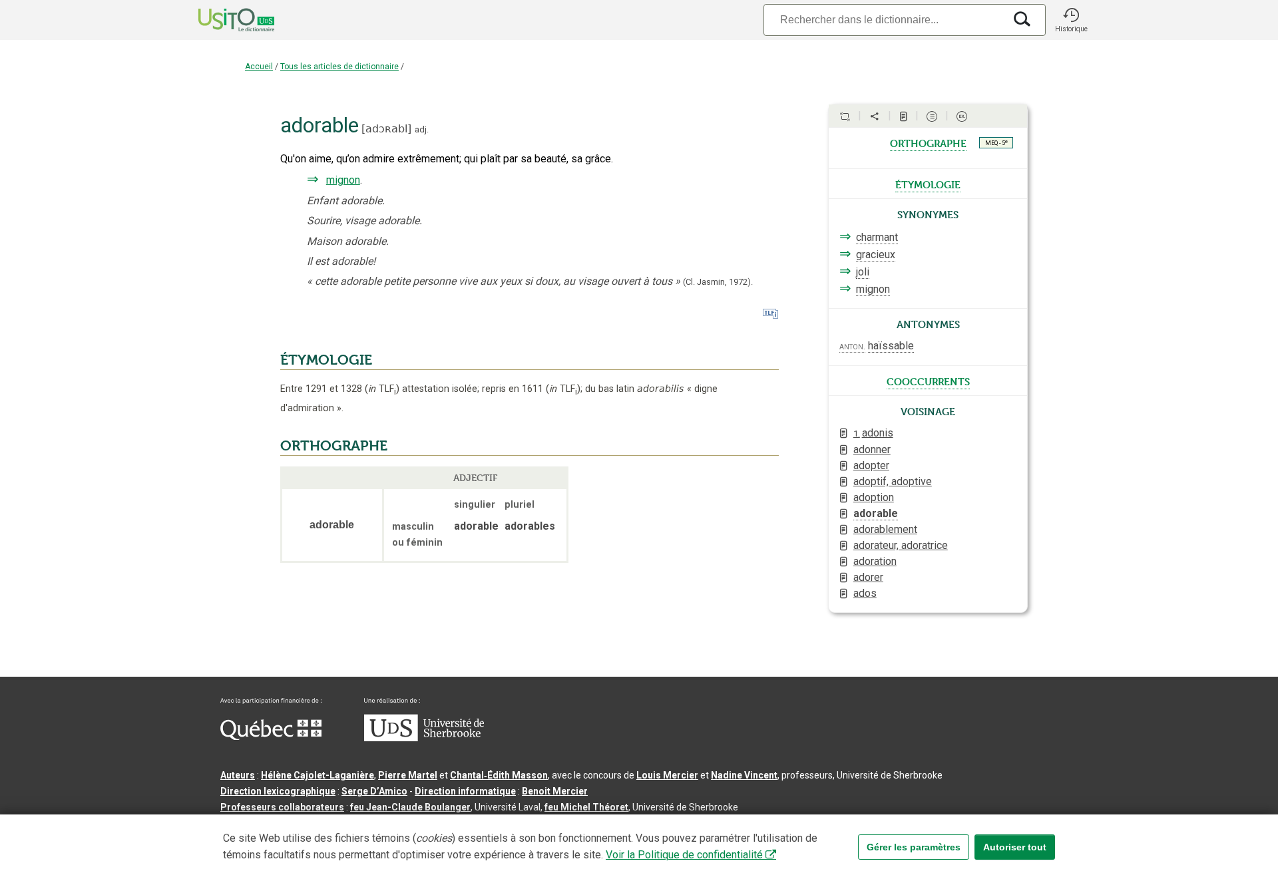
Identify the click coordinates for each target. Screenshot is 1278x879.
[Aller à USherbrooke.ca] (424, 738)
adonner (872, 449)
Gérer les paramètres (913, 847)
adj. (422, 129)
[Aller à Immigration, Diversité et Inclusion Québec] (270, 736)
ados (865, 593)
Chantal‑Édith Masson (499, 775)
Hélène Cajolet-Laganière (317, 775)
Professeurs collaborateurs (282, 807)
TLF (382, 389)
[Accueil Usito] (222, 20)
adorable (875, 513)
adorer (868, 577)
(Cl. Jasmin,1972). (718, 282)
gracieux (875, 254)
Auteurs (237, 775)
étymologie (927, 184)
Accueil (259, 66)
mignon (343, 180)
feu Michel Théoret (586, 807)
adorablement (885, 529)
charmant (877, 237)
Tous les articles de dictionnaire (339, 66)
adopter (871, 465)
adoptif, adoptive (892, 481)
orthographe (928, 142)
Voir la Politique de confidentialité (684, 854)
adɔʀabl (386, 128)
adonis (873, 433)
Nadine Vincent (744, 775)
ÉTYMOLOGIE (326, 360)
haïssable (891, 345)
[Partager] (874, 116)
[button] (1071, 20)
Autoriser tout (1014, 847)
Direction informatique (465, 791)
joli (862, 271)
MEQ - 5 (996, 142)
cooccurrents (928, 381)
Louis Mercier (667, 775)
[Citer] (844, 116)
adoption (873, 497)
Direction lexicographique (277, 791)
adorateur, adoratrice (900, 545)
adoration (875, 561)
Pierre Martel (407, 775)
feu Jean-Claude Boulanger (410, 807)
